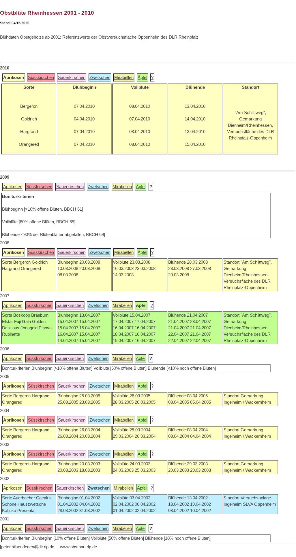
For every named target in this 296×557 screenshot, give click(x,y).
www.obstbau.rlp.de (78, 547)
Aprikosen (12, 186)
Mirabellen (124, 77)
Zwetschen (99, 77)
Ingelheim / (234, 402)
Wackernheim (258, 402)
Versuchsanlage (256, 498)
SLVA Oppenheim (259, 504)
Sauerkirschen (71, 77)
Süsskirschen (41, 77)
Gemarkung (252, 396)
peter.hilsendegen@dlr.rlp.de (27, 547)
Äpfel (142, 77)
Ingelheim (233, 504)
